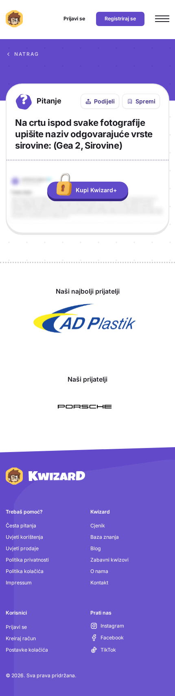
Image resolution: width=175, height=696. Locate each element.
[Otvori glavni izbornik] (162, 19)
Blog (95, 548)
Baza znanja (104, 537)
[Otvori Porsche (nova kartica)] (84, 407)
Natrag (26, 54)
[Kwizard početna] (14, 18)
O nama (99, 571)
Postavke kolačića (27, 650)
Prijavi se (16, 627)
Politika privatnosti (27, 560)
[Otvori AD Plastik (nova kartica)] (84, 318)
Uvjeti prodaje (22, 548)
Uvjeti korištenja (24, 537)
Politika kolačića (25, 571)
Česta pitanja (21, 526)
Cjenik (97, 526)
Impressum (19, 583)
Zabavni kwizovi (109, 560)
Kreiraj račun (21, 638)
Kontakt (99, 583)
